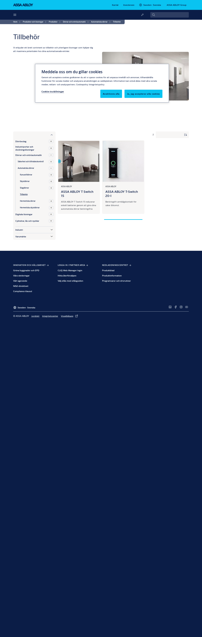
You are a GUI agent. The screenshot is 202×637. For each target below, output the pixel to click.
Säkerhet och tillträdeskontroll (31, 161)
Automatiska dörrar (26, 168)
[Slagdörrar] (51, 188)
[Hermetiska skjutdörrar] (51, 207)
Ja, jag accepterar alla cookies (143, 93)
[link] (115, 4)
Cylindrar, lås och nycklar (27, 220)
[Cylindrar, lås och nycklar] (51, 221)
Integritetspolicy (96, 84)
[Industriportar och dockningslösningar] (51, 148)
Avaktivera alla (111, 93)
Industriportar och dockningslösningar (24, 148)
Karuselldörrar (26, 174)
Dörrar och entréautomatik (28, 155)
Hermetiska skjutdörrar (30, 207)
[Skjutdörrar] (51, 181)
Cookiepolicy (82, 84)
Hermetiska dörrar (27, 201)
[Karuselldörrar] (51, 174)
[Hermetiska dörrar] (51, 201)
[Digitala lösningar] (51, 214)
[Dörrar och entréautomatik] (51, 155)
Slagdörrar (24, 188)
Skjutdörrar (25, 181)
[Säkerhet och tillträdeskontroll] (51, 161)
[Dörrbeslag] (51, 141)
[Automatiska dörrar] (51, 168)
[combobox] (169, 15)
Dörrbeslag (20, 141)
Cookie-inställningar (52, 91)
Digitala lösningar (23, 214)
